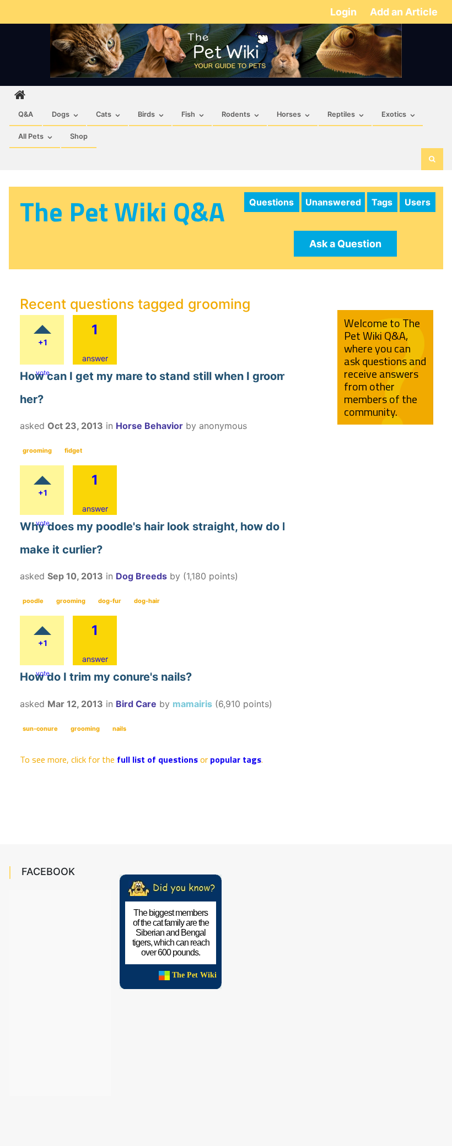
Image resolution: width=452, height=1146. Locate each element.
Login (344, 12)
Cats (103, 114)
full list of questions (157, 759)
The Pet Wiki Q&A (122, 212)
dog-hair (147, 601)
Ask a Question (345, 243)
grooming (37, 450)
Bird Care (136, 703)
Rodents (236, 114)
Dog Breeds (141, 576)
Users (418, 202)
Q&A (25, 114)
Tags (382, 202)
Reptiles (341, 114)
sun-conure (40, 728)
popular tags (235, 759)
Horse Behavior (149, 425)
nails (119, 728)
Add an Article (404, 12)
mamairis (192, 703)
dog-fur (109, 601)
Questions (271, 202)
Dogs (60, 114)
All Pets (31, 136)
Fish (188, 114)
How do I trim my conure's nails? (106, 676)
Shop (79, 136)
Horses (289, 114)
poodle (33, 601)
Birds (146, 114)
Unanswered (333, 202)
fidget (73, 450)
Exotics (393, 114)
